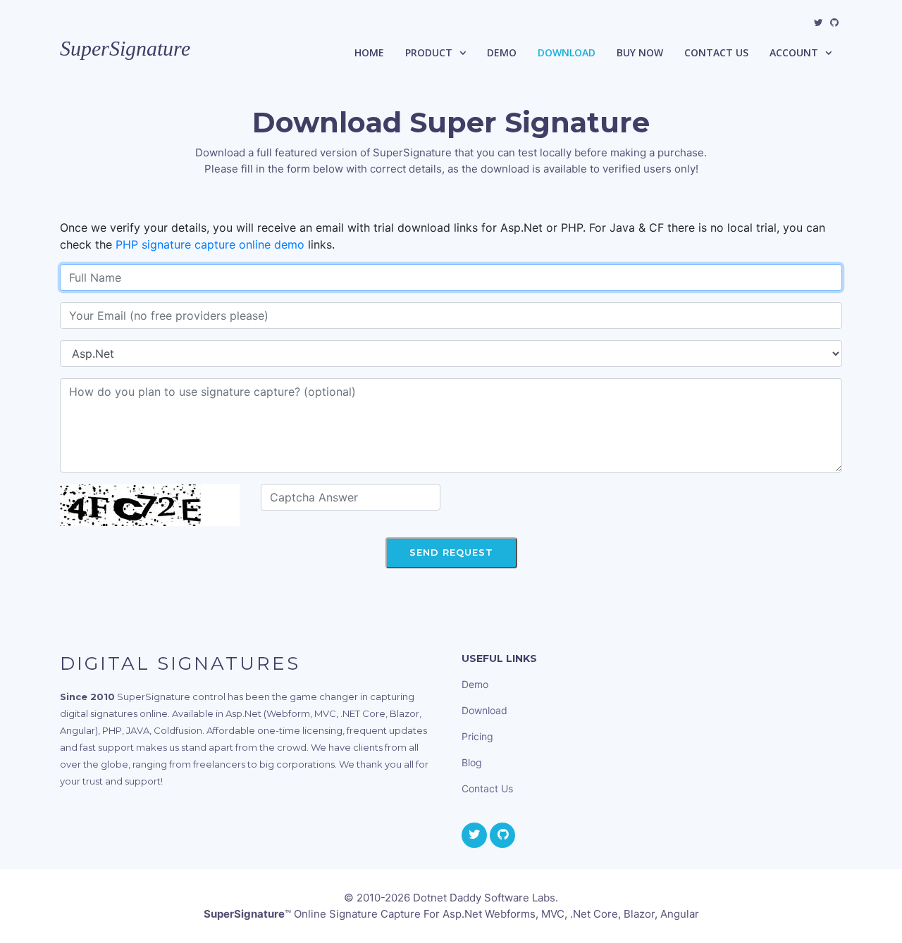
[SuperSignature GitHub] (834, 22)
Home (369, 52)
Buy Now (640, 52)
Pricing (477, 736)
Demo (502, 52)
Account (794, 52)
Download (566, 52)
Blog (472, 762)
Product (428, 52)
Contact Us (716, 52)
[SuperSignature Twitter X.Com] (818, 22)
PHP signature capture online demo (210, 244)
